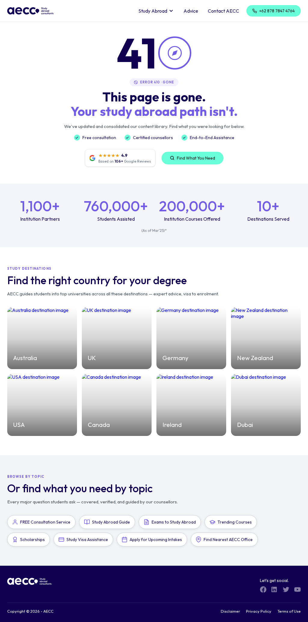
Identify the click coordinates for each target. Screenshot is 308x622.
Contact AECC (223, 11)
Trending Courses (234, 522)
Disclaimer (230, 611)
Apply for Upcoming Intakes (156, 539)
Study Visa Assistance (87, 539)
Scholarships (32, 539)
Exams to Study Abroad (174, 522)
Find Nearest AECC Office (228, 539)
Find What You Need (196, 158)
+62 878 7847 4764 (277, 11)
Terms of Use (289, 611)
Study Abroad (152, 11)
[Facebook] (263, 589)
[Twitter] (286, 589)
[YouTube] (297, 589)
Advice (190, 11)
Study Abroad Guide (111, 522)
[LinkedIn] (274, 589)
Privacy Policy (258, 611)
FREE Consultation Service (45, 522)
